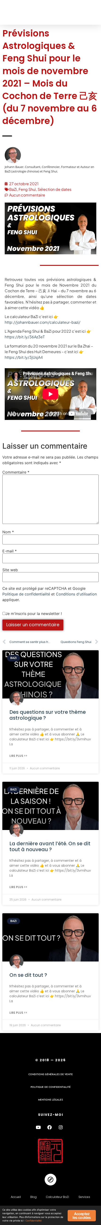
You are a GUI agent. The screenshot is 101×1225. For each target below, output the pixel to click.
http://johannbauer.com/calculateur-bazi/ (42, 322)
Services (84, 1197)
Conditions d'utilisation (76, 594)
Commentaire (15, 472)
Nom (8, 532)
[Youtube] (38, 1127)
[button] (12, 12)
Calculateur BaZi (57, 1197)
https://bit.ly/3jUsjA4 (24, 357)
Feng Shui (27, 189)
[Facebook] (49, 1127)
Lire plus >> (18, 756)
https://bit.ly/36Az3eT (25, 336)
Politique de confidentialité (26, 594)
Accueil (16, 1197)
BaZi (13, 189)
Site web (10, 570)
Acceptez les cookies (82, 1215)
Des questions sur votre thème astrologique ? (47, 715)
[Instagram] (60, 1127)
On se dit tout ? (28, 975)
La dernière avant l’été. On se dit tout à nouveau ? (49, 846)
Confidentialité (33, 1220)
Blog (33, 1197)
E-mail (9, 551)
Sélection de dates (54, 189)
